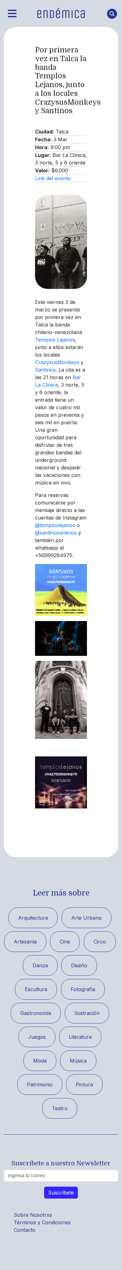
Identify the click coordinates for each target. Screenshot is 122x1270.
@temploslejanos (55, 525)
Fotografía (83, 989)
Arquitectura (33, 918)
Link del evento (53, 178)
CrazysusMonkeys (57, 362)
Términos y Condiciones (42, 1222)
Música (78, 1061)
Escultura (36, 989)
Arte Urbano (86, 918)
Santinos (45, 370)
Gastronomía (35, 1013)
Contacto (24, 1230)
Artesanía (25, 941)
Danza (40, 965)
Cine (65, 941)
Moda (40, 1061)
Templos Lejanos (55, 340)
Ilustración (86, 1013)
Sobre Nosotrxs (33, 1215)
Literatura (80, 1037)
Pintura (84, 1084)
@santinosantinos (56, 533)
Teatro (60, 1108)
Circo (100, 941)
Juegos (37, 1037)
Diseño (79, 965)
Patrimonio (40, 1084)
